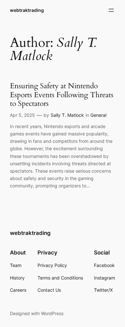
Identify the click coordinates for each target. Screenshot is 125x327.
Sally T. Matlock (67, 115)
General (98, 115)
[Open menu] (111, 10)
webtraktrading (27, 10)
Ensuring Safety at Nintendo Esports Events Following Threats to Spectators (61, 95)
